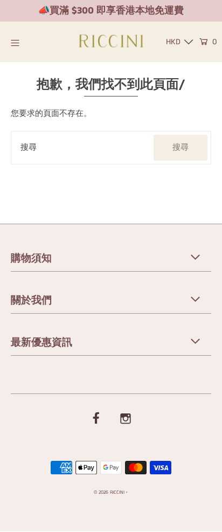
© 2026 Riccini (109, 492)
